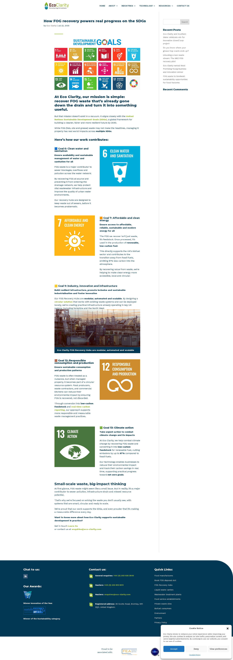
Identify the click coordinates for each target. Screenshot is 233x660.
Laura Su (73, 526)
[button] (227, 628)
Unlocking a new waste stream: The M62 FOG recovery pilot (173, 58)
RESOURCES (165, 6)
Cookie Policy (194, 655)
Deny (196, 649)
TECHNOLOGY (146, 6)
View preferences (218, 649)
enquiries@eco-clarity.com (86, 529)
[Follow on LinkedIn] (25, 576)
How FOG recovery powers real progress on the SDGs (95, 21)
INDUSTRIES (127, 6)
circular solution (63, 302)
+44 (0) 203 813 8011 (114, 585)
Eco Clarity (51, 26)
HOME (102, 6)
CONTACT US (183, 6)
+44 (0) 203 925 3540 (124, 576)
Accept (173, 649)
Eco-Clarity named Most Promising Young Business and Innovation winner (174, 68)
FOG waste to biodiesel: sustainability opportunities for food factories (175, 79)
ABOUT (112, 6)
